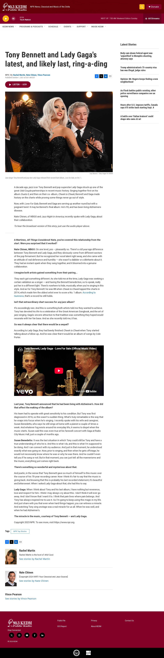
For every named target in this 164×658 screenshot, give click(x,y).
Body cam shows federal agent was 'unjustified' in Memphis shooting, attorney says (136, 56)
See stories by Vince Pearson (20, 598)
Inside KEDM (97, 27)
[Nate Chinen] (11, 578)
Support (81, 27)
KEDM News (8, 27)
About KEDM (96, 626)
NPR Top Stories (20, 531)
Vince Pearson (44, 75)
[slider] (17, 18)
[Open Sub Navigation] (16, 27)
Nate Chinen (31, 75)
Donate (155, 6)
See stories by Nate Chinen (33, 580)
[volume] (13, 19)
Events (67, 27)
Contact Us (129, 621)
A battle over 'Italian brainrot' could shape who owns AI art (136, 117)
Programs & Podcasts (31, 27)
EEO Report (62, 626)
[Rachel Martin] (11, 556)
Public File (61, 621)
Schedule (53, 27)
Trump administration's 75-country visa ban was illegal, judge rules (138, 69)
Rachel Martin (19, 75)
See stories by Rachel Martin (34, 558)
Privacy (94, 621)
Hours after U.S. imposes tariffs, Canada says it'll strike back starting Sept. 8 (139, 106)
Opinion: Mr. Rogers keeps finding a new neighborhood (139, 80)
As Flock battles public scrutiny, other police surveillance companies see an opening (138, 93)
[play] (6, 18)
